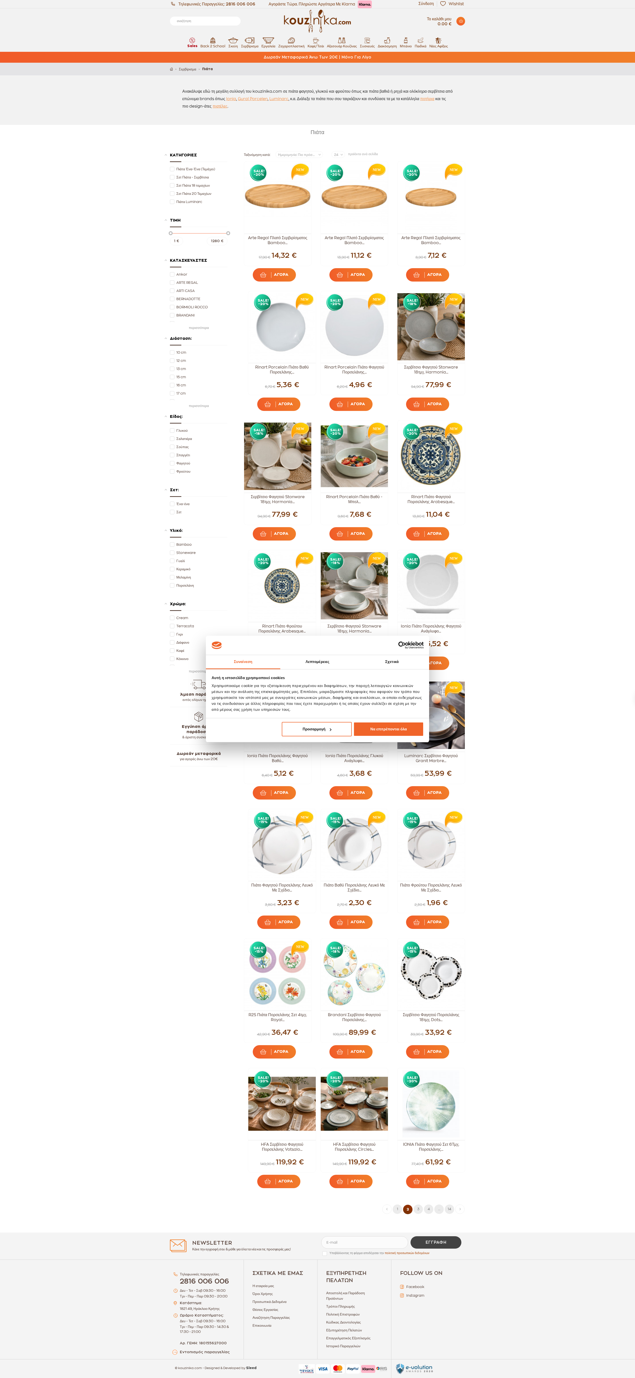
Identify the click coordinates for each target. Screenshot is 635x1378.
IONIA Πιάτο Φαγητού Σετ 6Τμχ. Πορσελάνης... (431, 1147)
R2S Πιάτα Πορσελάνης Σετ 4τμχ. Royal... (278, 1017)
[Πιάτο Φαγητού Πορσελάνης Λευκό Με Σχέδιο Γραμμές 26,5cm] (282, 845)
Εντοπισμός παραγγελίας (205, 1352)
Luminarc (278, 99)
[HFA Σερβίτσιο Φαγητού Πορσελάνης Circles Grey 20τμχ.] (354, 1104)
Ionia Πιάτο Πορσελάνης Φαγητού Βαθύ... (277, 758)
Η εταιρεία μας (263, 1286)
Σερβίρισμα (249, 46)
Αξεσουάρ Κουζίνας (342, 46)
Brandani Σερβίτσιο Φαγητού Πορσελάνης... (354, 1017)
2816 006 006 (240, 4)
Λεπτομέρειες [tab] (317, 662)
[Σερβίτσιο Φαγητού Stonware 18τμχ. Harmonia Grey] (431, 327)
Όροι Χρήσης (263, 1293)
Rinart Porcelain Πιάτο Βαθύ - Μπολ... (354, 499)
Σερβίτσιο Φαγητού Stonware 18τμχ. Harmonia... (431, 369)
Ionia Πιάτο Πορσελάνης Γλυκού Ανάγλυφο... (354, 758)
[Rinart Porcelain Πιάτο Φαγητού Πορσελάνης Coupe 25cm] (354, 327)
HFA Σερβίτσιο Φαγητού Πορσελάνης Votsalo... (282, 1147)
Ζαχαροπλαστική (291, 46)
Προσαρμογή (314, 729)
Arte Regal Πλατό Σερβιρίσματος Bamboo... (277, 240)
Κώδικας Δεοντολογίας (343, 1322)
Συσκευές (367, 46)
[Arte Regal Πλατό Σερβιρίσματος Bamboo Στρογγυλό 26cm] (354, 197)
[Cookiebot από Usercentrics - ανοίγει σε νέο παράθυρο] (402, 645)
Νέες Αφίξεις (438, 46)
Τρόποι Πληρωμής (340, 1306)
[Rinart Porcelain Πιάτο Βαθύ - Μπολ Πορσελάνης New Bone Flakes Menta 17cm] (354, 456)
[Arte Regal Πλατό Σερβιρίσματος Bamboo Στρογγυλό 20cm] (431, 197)
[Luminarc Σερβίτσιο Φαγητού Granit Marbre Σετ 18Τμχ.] (431, 715)
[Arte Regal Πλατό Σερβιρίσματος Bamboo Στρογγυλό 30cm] (278, 197)
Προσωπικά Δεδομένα (269, 1301)
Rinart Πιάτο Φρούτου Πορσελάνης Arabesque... (282, 628)
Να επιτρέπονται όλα (388, 729)
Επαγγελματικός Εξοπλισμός (348, 1338)
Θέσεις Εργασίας (265, 1309)
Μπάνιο (406, 46)
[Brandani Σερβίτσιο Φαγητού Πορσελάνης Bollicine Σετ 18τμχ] (354, 974)
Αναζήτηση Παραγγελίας (271, 1317)
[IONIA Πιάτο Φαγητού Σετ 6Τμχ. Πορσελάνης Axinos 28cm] (431, 1104)
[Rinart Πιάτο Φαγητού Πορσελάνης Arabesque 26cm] (431, 456)
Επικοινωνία (262, 1325)
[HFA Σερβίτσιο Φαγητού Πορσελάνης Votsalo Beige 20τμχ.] (282, 1104)
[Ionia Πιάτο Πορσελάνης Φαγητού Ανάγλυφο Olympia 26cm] (431, 586)
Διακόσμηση (387, 46)
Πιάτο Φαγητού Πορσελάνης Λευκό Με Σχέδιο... (282, 887)
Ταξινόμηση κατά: (257, 154)
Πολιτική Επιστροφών (343, 1314)
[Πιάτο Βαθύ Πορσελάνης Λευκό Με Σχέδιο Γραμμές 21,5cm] (354, 845)
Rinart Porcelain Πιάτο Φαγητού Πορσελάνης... (354, 369)
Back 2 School (212, 46)
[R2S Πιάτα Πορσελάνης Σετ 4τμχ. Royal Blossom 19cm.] (278, 974)
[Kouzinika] (317, 21)
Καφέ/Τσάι (316, 46)
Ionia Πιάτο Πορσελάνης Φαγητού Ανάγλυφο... (431, 628)
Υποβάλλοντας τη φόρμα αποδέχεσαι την (379, 1253)
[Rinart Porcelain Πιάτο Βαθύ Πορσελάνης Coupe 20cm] (282, 327)
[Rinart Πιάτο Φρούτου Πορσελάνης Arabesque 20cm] (282, 586)
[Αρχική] (171, 69)
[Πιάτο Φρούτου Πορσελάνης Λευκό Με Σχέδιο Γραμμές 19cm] (431, 845)
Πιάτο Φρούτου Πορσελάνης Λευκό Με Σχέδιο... (431, 887)
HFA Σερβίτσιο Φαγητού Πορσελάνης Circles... (354, 1147)
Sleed (251, 1368)
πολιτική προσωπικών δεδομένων (407, 1253)
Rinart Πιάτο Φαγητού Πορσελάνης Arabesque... (431, 499)
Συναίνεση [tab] (243, 662)
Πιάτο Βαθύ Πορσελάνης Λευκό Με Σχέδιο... (354, 887)
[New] (298, 171)
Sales (192, 46)
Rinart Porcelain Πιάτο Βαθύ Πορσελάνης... (282, 369)
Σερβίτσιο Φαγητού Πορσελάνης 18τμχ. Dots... (431, 1017)
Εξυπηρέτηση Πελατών (344, 1330)
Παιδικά (420, 46)
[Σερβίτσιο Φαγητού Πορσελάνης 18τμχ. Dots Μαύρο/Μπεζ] (431, 974)
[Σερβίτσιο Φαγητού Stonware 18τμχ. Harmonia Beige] (278, 456)
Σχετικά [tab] (392, 662)
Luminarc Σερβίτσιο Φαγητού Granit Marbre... (431, 758)
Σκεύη (233, 46)
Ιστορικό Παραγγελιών (343, 1346)
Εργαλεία (268, 46)
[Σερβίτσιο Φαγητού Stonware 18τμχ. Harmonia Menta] (354, 586)
